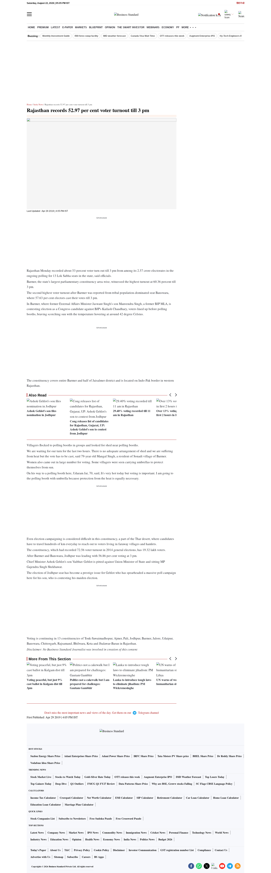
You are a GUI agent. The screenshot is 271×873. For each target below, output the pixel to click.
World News (221, 832)
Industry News (38, 839)
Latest (55, 27)
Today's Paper (38, 850)
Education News (59, 839)
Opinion (110, 27)
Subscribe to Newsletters (72, 818)
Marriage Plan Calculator (79, 804)
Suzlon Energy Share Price (45, 756)
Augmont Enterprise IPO (202, 36)
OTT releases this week (172, 36)
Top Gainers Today (40, 784)
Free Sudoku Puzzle (101, 818)
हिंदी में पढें (240, 3)
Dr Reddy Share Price (229, 756)
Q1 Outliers (77, 784)
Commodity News (112, 832)
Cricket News (157, 832)
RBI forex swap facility (86, 36)
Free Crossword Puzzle (128, 818)
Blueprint (96, 27)
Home (31, 27)
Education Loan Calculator (45, 804)
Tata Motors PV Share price (173, 756)
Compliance (204, 850)
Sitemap (58, 857)
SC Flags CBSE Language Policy (214, 784)
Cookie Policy (101, 850)
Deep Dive (61, 784)
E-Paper (67, 27)
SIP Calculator (145, 798)
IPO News (92, 832)
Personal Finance (178, 832)
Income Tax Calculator (43, 798)
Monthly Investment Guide (56, 36)
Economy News (111, 839)
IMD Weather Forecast (188, 777)
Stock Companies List (42, 818)
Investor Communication (143, 850)
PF (177, 27)
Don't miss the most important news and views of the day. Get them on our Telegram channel (101, 712)
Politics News (147, 839)
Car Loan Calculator (197, 798)
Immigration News (136, 832)
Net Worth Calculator (99, 798)
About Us (55, 850)
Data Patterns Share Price (133, 784)
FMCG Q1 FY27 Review (101, 784)
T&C (67, 850)
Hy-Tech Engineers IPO (232, 36)
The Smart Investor (130, 27)
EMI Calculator (124, 798)
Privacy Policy (82, 850)
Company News (56, 832)
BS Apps (99, 857)
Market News (76, 832)
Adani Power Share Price (116, 756)
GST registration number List (177, 850)
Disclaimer (119, 850)
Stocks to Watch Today (68, 777)
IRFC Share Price (144, 756)
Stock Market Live (40, 777)
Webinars (153, 27)
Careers (86, 857)
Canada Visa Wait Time (143, 36)
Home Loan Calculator (226, 798)
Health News (92, 839)
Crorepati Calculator (71, 798)
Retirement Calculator (169, 798)
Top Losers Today (214, 777)
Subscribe (72, 857)
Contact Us (221, 850)
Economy (168, 27)
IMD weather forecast (114, 36)
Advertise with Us (40, 857)
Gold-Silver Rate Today (97, 777)
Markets (81, 27)
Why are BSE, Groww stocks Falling (172, 784)
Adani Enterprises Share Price (81, 756)
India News (38, 104)
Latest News (37, 832)
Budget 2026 (165, 839)
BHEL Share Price (203, 756)
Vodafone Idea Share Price (45, 763)
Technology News (201, 832)
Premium (43, 27)
